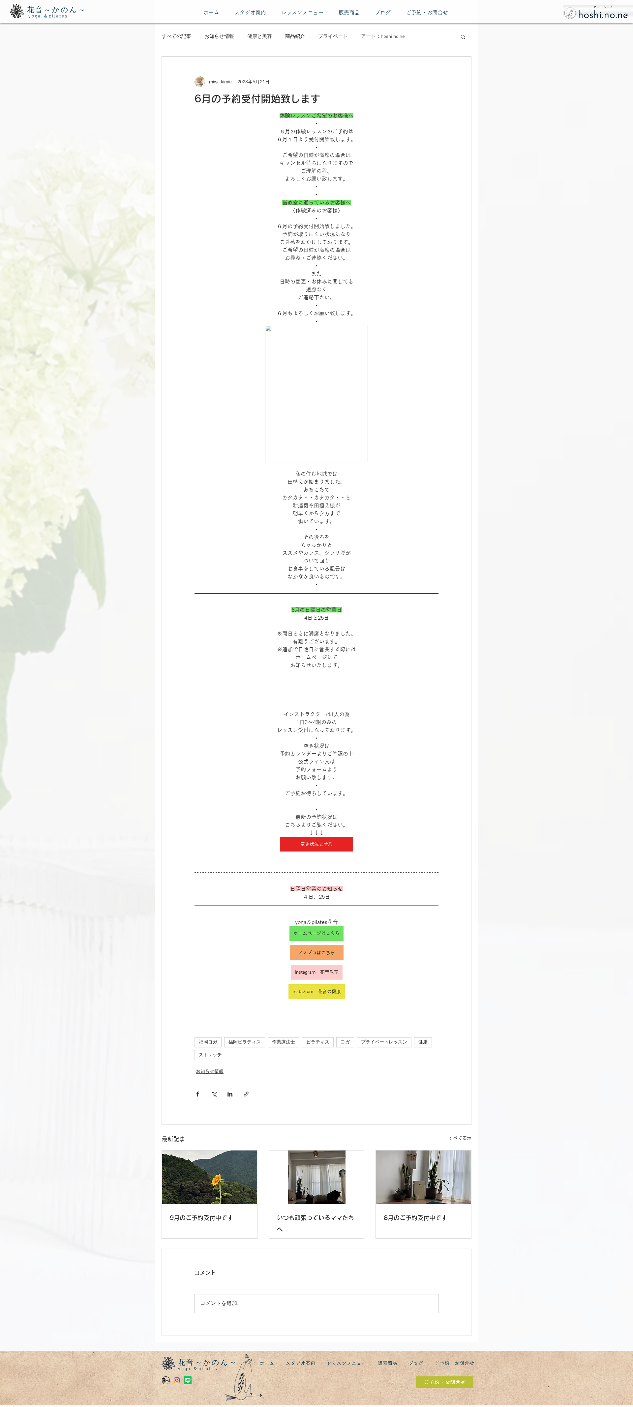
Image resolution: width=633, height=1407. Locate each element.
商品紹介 (295, 37)
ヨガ (345, 1042)
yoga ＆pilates (48, 16)
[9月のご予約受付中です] (209, 1177)
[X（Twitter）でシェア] (214, 1094)
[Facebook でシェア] (198, 1094)
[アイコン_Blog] (166, 1380)
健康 (423, 1042)
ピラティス (317, 1042)
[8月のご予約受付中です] (423, 1177)
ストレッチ (210, 1055)
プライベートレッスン (384, 1042)
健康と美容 (259, 37)
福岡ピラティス (244, 1042)
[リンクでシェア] (246, 1094)
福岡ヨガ (208, 1042)
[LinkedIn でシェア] (230, 1094)
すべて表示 (459, 1138)
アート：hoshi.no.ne (383, 37)
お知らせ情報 (219, 37)
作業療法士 (283, 1042)
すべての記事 (176, 37)
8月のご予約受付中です (415, 1218)
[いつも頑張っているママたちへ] (316, 1177)
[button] (463, 36)
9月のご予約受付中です (201, 1218)
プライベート (333, 37)
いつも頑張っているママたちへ (315, 1223)
